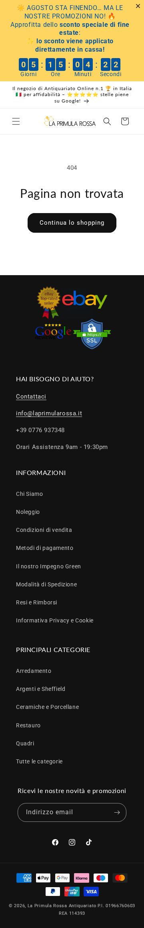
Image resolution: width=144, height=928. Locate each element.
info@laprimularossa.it (49, 413)
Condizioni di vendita (44, 530)
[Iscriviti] (117, 812)
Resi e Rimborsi (36, 602)
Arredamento (34, 671)
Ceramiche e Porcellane (47, 707)
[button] (16, 121)
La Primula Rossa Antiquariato (62, 905)
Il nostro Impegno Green (48, 566)
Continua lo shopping (72, 222)
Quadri (25, 743)
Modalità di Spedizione (46, 584)
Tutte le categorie (39, 761)
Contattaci (31, 396)
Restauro (28, 725)
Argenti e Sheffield (40, 689)
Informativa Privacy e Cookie (55, 620)
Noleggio (28, 512)
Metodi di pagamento (44, 548)
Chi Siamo (29, 494)
